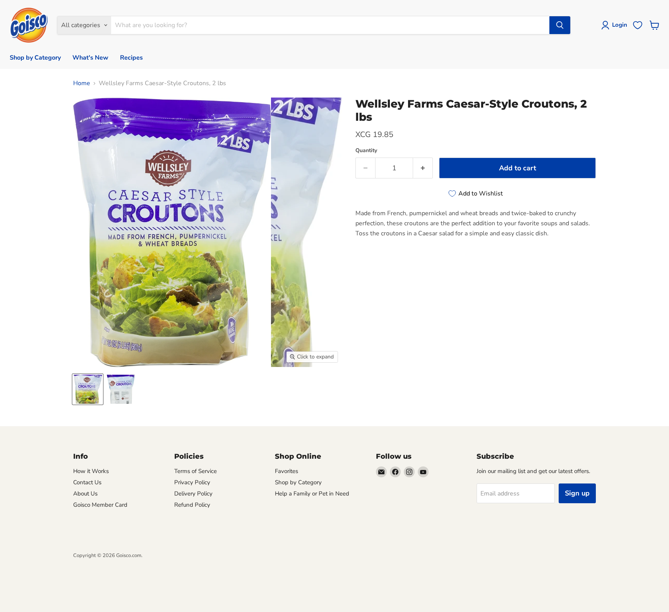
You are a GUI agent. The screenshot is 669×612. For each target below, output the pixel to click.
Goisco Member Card (100, 505)
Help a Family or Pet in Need (312, 493)
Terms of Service (195, 471)
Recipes (131, 57)
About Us (85, 493)
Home (81, 83)
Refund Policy (192, 505)
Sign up (577, 493)
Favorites (286, 471)
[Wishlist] (637, 25)
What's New (90, 57)
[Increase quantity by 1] (423, 168)
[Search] (559, 25)
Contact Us (87, 482)
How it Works (91, 471)
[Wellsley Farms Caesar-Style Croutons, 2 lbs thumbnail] (87, 389)
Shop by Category (35, 57)
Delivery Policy (193, 493)
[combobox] (330, 25)
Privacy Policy (192, 482)
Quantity (366, 150)
